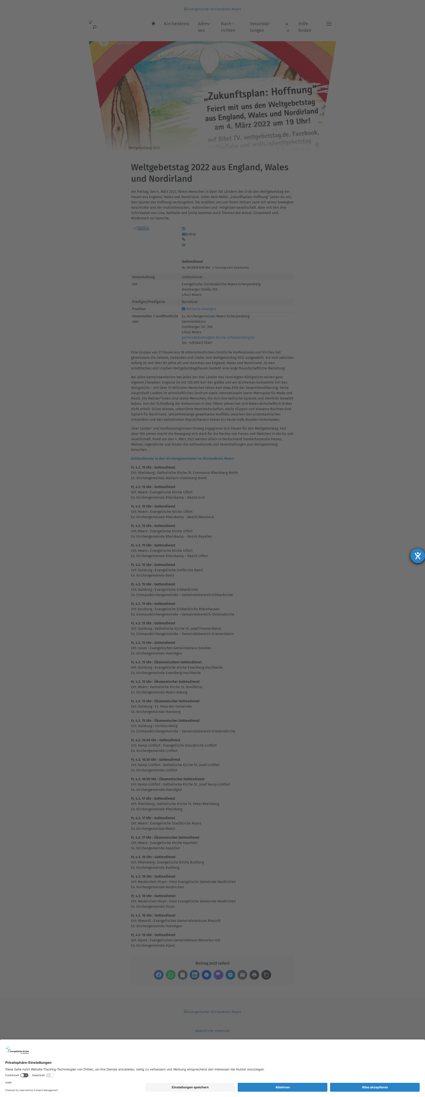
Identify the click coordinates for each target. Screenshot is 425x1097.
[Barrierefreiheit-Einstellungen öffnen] (417, 555)
